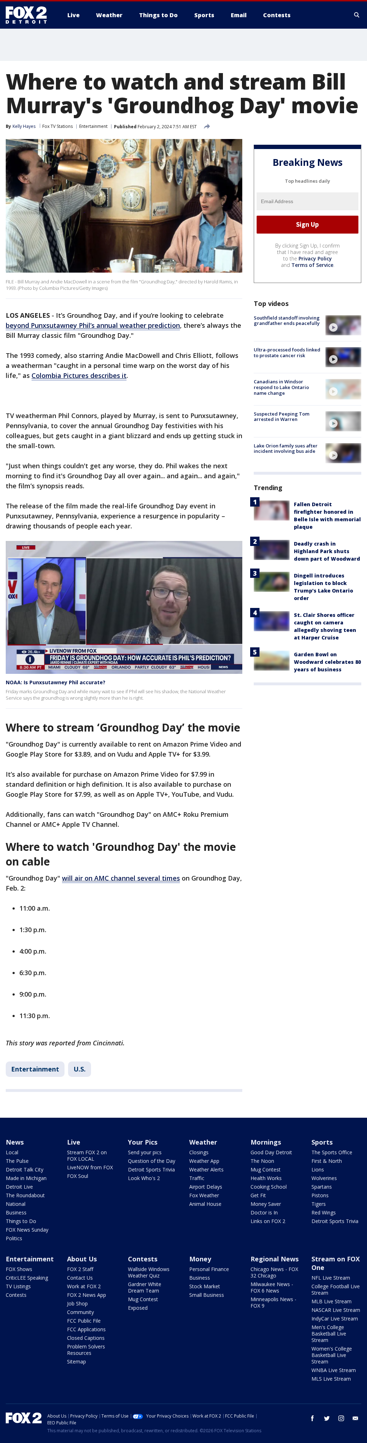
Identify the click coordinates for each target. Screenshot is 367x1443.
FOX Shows (19, 1269)
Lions (317, 1169)
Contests (16, 1294)
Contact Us (80, 1277)
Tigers (318, 1203)
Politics (14, 1238)
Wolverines (324, 1178)
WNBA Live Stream (333, 1370)
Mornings (266, 1142)
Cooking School (269, 1186)
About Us (82, 1259)
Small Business (206, 1294)
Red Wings (323, 1212)
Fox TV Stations (57, 126)
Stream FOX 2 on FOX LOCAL (87, 1155)
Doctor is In (264, 1212)
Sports (322, 1142)
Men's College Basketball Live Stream (328, 1333)
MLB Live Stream (331, 1301)
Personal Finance (209, 1269)
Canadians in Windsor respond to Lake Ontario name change (281, 387)
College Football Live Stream (335, 1289)
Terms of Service (312, 265)
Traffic (196, 1178)
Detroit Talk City (24, 1169)
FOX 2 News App (86, 1294)
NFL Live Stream (330, 1277)
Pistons (320, 1195)
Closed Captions (86, 1337)
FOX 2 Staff (80, 1269)
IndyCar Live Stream (334, 1318)
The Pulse (17, 1160)
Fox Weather (204, 1195)
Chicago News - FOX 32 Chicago (274, 1272)
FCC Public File (84, 1320)
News (15, 1142)
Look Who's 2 (144, 1178)
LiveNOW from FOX (90, 1167)
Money (200, 1259)
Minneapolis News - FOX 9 (273, 1302)
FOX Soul (77, 1176)
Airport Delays (205, 1186)
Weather (203, 1142)
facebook (312, 1418)
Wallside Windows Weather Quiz (149, 1272)
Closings (199, 1152)
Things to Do (21, 1221)
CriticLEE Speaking (27, 1277)
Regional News (275, 1259)
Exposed (138, 1307)
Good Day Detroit (271, 1152)
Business (16, 1212)
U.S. (79, 1069)
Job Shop (77, 1303)
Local (12, 1152)
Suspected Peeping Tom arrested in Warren (281, 417)
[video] (343, 325)
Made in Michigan (26, 1178)
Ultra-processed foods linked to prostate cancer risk (287, 352)
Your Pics (142, 1142)
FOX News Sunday (27, 1229)
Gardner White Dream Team (144, 1287)
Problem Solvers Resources (86, 1349)
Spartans (321, 1186)
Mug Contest (266, 1169)
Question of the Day (151, 1160)
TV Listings (18, 1286)
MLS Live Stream (331, 1378)
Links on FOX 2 (268, 1221)
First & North (326, 1160)
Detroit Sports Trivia (151, 1169)
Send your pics (145, 1152)
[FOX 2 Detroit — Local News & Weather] (29, 15)
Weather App (204, 1160)
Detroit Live (19, 1186)
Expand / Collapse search (357, 15)
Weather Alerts (206, 1169)
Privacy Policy (315, 258)
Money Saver (266, 1203)
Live (73, 1142)
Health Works (266, 1178)
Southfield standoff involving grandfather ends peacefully (287, 321)
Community (80, 1312)
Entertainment (93, 126)
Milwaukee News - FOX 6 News (272, 1287)
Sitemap (76, 1361)
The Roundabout (25, 1195)
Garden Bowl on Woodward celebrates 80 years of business (327, 662)
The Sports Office (331, 1152)
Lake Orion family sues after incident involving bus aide (286, 448)
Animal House (205, 1203)
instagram (341, 1418)
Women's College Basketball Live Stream (331, 1355)
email (355, 1418)
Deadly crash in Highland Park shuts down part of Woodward (327, 551)
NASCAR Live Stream (335, 1310)
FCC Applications (86, 1329)
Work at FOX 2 (84, 1286)
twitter (327, 1418)
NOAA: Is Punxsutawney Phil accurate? (55, 682)
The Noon (262, 1160)
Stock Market (204, 1286)
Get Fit (258, 1195)
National (15, 1203)
